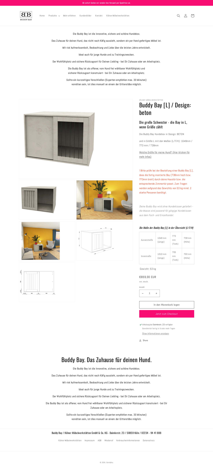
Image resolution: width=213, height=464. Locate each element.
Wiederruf (108, 440)
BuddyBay (109, 462)
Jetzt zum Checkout (167, 313)
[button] (54, 15)
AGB (99, 440)
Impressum (90, 440)
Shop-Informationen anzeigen (155, 333)
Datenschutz (148, 440)
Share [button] (145, 340)
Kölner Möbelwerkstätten (69, 440)
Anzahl (142, 287)
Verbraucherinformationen (128, 440)
